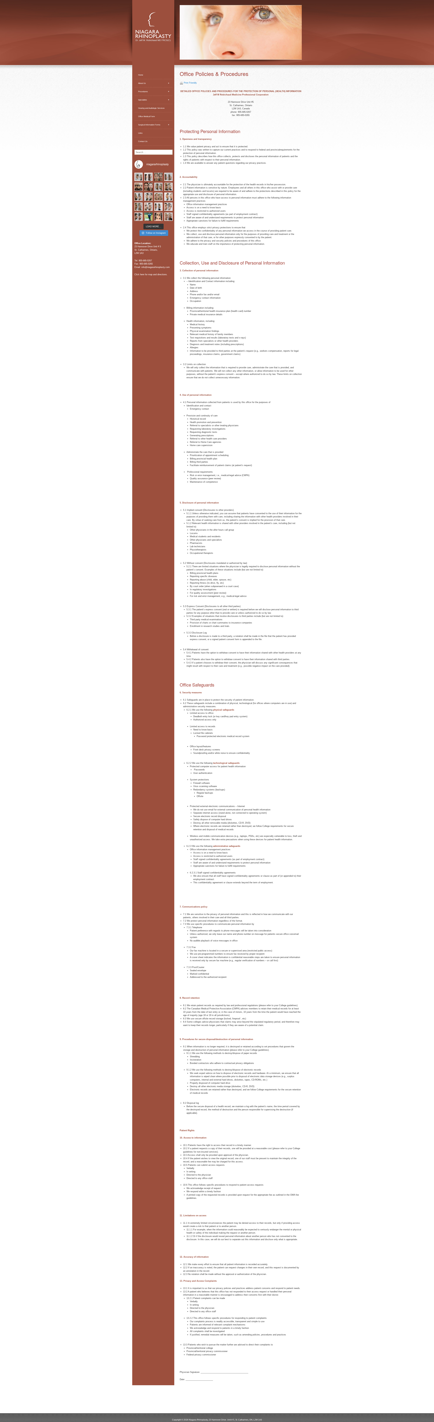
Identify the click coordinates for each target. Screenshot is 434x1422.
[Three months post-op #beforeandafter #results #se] (158, 207)
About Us (153, 83)
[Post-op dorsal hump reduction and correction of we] (138, 197)
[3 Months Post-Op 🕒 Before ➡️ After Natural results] (168, 177)
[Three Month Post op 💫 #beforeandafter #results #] (168, 207)
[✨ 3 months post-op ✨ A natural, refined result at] (148, 177)
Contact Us (142, 141)
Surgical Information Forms (153, 125)
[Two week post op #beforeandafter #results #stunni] (168, 197)
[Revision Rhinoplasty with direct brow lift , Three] (158, 187)
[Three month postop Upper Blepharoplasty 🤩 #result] (158, 217)
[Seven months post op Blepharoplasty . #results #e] (168, 217)
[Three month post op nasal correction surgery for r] (148, 187)
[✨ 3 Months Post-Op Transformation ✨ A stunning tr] (158, 177)
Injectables (153, 100)
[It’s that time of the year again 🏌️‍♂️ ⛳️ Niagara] (148, 217)
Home (140, 75)
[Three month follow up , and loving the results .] (138, 177)
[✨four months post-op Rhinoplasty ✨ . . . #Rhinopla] (148, 197)
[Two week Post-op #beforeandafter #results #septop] (138, 217)
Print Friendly (190, 83)
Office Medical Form (146, 116)
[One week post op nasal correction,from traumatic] (138, 187)
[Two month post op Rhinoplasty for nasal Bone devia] (158, 197)
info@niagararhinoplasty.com (155, 267)
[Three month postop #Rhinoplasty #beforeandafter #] (138, 207)
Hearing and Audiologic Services (151, 108)
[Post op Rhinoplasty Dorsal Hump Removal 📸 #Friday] (168, 187)
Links (140, 133)
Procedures (153, 91)
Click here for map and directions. (150, 274)
